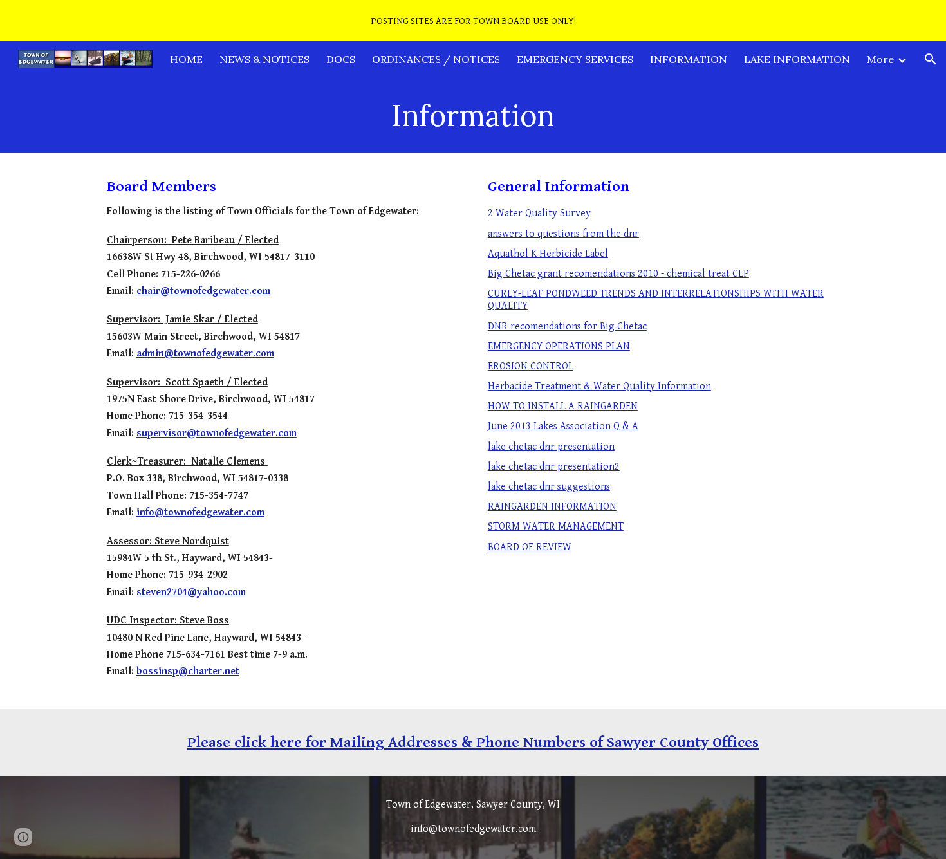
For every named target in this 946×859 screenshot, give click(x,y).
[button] (930, 59)
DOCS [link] (340, 59)
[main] (473, 115)
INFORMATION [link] (688, 59)
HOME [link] (186, 59)
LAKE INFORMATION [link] (797, 59)
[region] (473, 20)
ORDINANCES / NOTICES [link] (436, 59)
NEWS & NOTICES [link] (264, 59)
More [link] (880, 59)
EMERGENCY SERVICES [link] (575, 59)
